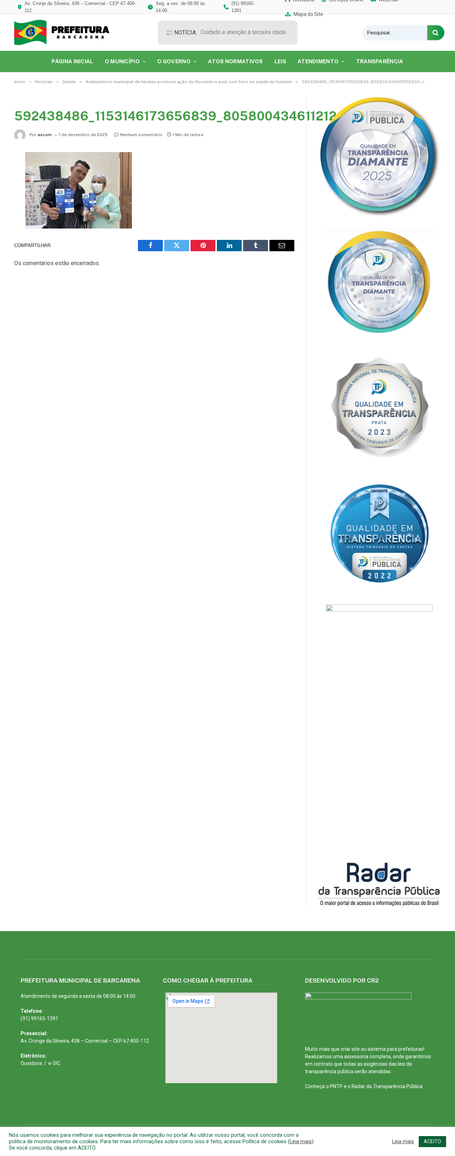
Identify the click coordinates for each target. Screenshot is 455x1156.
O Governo (174, 61)
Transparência (379, 61)
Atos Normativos (235, 61)
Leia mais (301, 1141)
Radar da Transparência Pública (387, 1086)
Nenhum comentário (141, 134)
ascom (45, 134)
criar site (350, 1049)
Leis (280, 61)
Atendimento (318, 61)
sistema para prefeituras (395, 1049)
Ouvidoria (31, 1063)
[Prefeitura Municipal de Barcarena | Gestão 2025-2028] (67, 32)
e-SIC (54, 1063)
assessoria (356, 1056)
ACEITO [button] (432, 1141)
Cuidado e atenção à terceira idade (243, 32)
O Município (122, 61)
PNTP (336, 1086)
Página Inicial (72, 61)
